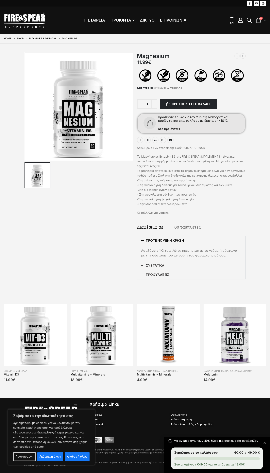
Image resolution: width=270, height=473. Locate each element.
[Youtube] (256, 3)
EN (232, 22)
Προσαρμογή (24, 456)
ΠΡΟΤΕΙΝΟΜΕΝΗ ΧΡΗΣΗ (165, 240)
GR (232, 17)
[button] (191, 240)
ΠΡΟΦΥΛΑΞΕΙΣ (157, 275)
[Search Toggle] (249, 20)
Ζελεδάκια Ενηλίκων (240, 371)
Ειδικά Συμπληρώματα (216, 371)
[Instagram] (263, 3)
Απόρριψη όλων (50, 456)
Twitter (147, 140)
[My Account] (240, 20)
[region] (51, 437)
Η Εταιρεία (94, 20)
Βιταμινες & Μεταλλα (168, 87)
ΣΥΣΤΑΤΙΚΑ (155, 265)
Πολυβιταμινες (79, 371)
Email (170, 140)
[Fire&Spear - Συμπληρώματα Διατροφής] (24, 20)
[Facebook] (249, 3)
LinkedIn (155, 140)
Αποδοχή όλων (77, 456)
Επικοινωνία (173, 20)
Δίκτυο (147, 20)
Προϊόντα (120, 20)
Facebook (140, 140)
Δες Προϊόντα (169, 129)
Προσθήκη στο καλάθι (191, 104)
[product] (35, 335)
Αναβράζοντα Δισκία (148, 371)
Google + (163, 140)
